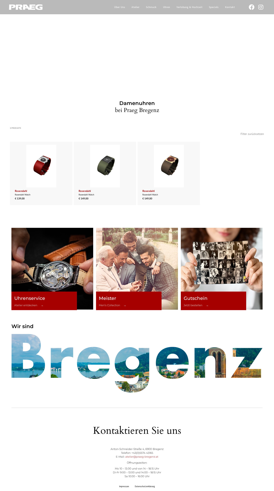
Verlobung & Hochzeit (190, 7)
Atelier (136, 7)
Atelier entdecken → (28, 305)
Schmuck (151, 7)
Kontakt (230, 7)
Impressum (124, 486)
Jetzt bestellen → (196, 305)
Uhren (166, 7)
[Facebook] (251, 7)
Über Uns (119, 7)
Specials (214, 7)
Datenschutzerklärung (145, 486)
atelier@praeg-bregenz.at (141, 456)
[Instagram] (261, 7)
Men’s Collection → (112, 305)
